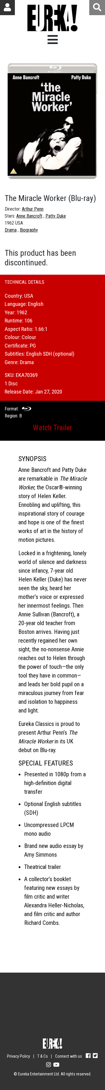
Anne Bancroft (29, 216)
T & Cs (42, 1056)
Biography (29, 230)
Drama (11, 230)
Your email (23, 994)
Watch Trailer (52, 428)
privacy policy (71, 1028)
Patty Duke (56, 216)
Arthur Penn (32, 209)
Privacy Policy (18, 1056)
